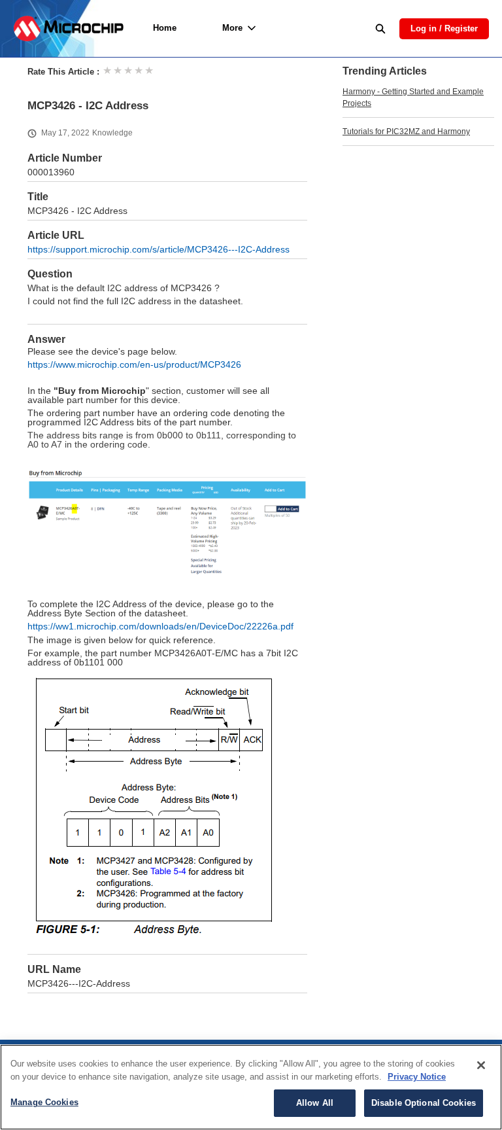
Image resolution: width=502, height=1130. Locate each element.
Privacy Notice (417, 1077)
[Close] (481, 1065)
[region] (251, 1087)
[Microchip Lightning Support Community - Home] (68, 28)
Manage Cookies (44, 1102)
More (232, 28)
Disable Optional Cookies (423, 1103)
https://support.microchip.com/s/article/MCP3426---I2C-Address (158, 250)
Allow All (314, 1103)
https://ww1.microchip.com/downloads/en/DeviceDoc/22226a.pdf (160, 626)
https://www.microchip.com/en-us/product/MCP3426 (134, 365)
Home (164, 28)
